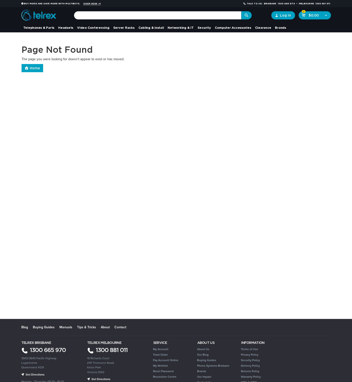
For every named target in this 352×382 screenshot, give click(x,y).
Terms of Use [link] (249, 349)
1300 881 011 (111, 350)
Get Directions (35, 374)
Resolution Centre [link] (164, 377)
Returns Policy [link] (250, 371)
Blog (24, 327)
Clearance (263, 27)
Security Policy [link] (250, 360)
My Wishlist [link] (160, 366)
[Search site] (246, 15)
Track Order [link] (160, 355)
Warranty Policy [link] (251, 377)
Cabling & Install (151, 27)
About (105, 327)
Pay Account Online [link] (165, 360)
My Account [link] (160, 349)
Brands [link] (201, 371)
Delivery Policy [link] (250, 366)
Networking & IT (180, 27)
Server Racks (124, 27)
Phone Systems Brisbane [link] (213, 366)
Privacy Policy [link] (249, 355)
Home (34, 68)
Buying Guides (44, 327)
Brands (280, 27)
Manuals (65, 327)
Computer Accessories (233, 27)
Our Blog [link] (203, 355)
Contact (120, 327)
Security (204, 27)
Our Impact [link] (204, 377)
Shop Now (90, 3)
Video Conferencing (93, 27)
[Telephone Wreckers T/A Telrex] (38, 13)
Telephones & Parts (39, 27)
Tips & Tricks (86, 327)
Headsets (65, 27)
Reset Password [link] (163, 371)
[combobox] (157, 15)
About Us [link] (203, 349)
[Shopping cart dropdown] (326, 15)
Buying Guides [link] (206, 360)
